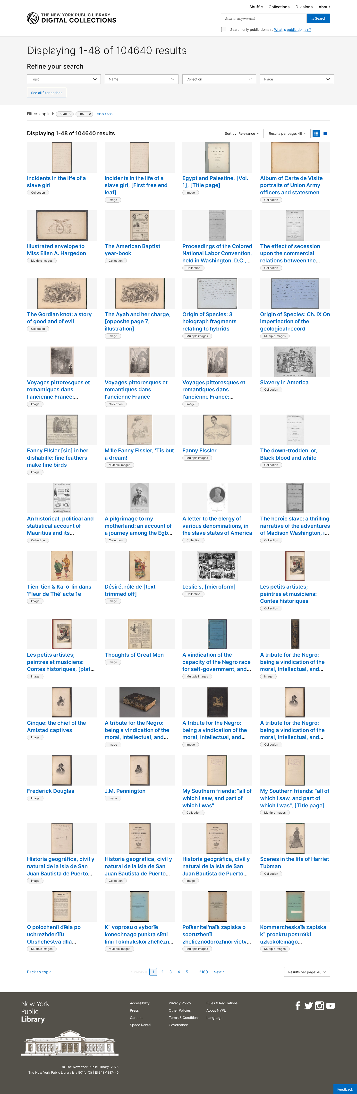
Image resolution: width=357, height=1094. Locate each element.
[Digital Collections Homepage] (71, 18)
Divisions (304, 6)
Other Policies (180, 1010)
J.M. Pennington (125, 791)
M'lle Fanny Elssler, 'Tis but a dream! (139, 454)
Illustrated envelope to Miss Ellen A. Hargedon (56, 250)
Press (134, 1010)
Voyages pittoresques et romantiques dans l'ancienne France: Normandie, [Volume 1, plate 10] (213, 396)
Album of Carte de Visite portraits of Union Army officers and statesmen (291, 185)
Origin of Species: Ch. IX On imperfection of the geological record (295, 321)
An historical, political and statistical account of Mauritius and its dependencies (60, 529)
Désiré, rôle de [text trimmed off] (130, 590)
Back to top (38, 971)
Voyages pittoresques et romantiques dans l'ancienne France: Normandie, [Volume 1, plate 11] (58, 396)
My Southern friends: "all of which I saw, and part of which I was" (217, 798)
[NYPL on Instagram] (319, 1005)
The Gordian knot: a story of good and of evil (59, 318)
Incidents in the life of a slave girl (56, 182)
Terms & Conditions (184, 1017)
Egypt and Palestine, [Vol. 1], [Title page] (215, 182)
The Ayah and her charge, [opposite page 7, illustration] (138, 321)
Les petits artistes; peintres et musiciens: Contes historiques (288, 593)
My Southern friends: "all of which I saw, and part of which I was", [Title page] (294, 798)
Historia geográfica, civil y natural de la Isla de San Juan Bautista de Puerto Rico (138, 870)
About (324, 6)
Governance (178, 1025)
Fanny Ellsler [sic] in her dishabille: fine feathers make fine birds (57, 457)
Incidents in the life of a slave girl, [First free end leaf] (136, 185)
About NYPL (216, 1010)
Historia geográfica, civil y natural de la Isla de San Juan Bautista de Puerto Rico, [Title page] (216, 870)
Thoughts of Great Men (134, 655)
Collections (279, 6)
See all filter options (46, 93)
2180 (203, 971)
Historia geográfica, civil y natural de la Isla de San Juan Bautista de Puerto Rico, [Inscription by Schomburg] (60, 873)
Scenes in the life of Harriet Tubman (294, 862)
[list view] (325, 133)
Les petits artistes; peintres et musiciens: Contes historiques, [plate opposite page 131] (60, 665)
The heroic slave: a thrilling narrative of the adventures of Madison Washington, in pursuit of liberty (295, 529)
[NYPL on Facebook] (297, 1005)
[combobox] (264, 18)
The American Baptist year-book (132, 250)
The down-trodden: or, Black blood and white (289, 454)
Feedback (345, 1089)
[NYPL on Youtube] (330, 1005)
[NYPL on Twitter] (308, 1005)
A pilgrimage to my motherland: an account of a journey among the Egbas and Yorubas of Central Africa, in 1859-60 (139, 533)
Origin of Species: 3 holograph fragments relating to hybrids (209, 321)
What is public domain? (292, 29)
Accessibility (140, 1003)
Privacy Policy (180, 1003)
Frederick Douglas (50, 791)
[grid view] (316, 133)
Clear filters (104, 114)
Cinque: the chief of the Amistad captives (56, 726)
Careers (136, 1017)
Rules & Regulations (222, 1003)
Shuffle (256, 6)
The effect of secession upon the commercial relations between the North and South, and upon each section (294, 260)
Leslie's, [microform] (209, 586)
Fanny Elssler (199, 450)
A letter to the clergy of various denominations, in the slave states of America (217, 525)
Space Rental (140, 1025)
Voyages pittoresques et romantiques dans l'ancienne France (136, 389)
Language (214, 1017)
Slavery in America (284, 382)
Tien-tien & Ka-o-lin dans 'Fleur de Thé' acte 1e (59, 590)
